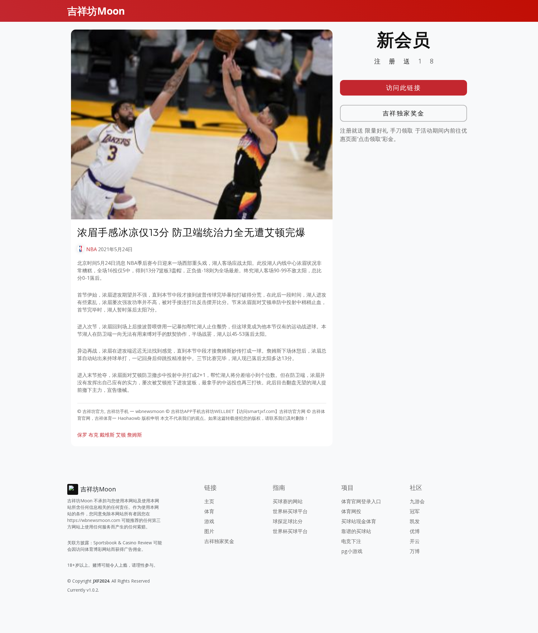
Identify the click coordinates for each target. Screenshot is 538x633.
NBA (91, 249)
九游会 (417, 501)
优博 (415, 531)
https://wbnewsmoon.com (93, 520)
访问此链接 (403, 87)
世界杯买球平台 (290, 511)
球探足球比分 (288, 521)
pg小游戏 (351, 551)
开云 (415, 541)
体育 (209, 511)
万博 (415, 551)
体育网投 (351, 511)
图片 (209, 531)
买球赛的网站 (288, 501)
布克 (93, 434)
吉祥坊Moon (96, 10)
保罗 (82, 434)
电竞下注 (351, 541)
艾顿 (121, 434)
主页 (209, 501)
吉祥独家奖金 (404, 113)
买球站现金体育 (358, 521)
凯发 (415, 521)
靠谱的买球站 (356, 531)
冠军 (415, 511)
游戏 (209, 521)
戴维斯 (107, 434)
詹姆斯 (134, 434)
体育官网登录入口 (361, 501)
